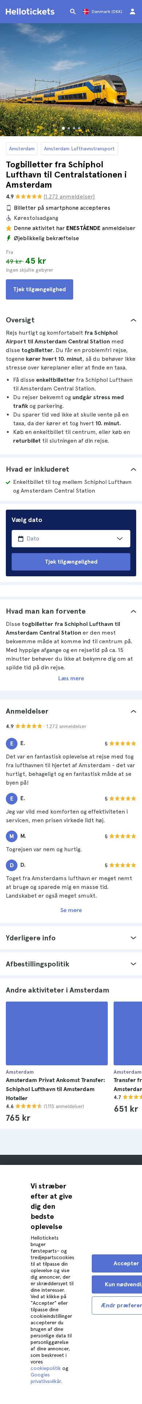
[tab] (71, 320)
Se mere (71, 910)
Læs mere (71, 678)
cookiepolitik (46, 1368)
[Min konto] (132, 11)
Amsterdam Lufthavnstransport (79, 148)
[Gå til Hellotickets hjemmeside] (31, 11)
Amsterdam (22, 148)
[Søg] (72, 11)
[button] (71, 320)
